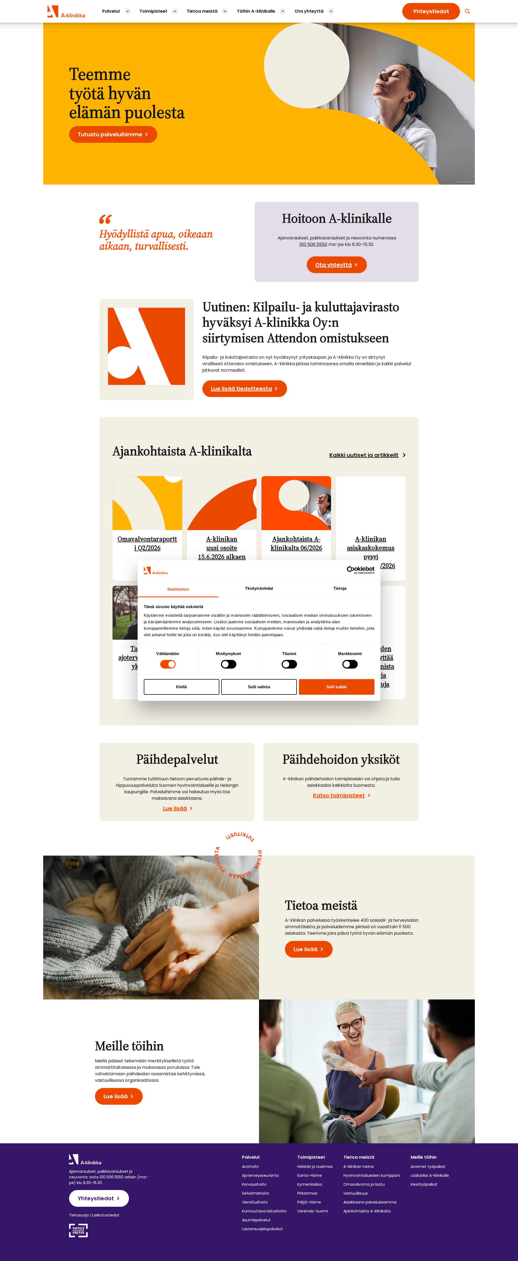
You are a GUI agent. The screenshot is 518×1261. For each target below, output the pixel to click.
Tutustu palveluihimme (110, 134)
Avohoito (250, 1166)
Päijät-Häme (309, 1202)
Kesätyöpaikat (424, 1184)
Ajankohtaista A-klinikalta (367, 1211)
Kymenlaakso (309, 1184)
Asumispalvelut (256, 1220)
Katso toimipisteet (339, 795)
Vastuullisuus (355, 1193)
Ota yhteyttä (309, 11)
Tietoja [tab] (339, 588)
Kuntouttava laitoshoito (264, 1211)
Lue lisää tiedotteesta (241, 388)
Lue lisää (175, 808)
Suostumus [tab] (178, 589)
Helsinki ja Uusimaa (315, 1166)
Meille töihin (424, 1157)
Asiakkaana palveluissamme (370, 1202)
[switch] (228, 664)
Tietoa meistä (202, 11)
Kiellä (181, 686)
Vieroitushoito (255, 1202)
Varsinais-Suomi (312, 1211)
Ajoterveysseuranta (260, 1175)
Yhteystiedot (431, 11)
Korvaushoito (254, 1184)
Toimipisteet (153, 11)
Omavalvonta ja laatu (364, 1184)
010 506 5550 (313, 244)
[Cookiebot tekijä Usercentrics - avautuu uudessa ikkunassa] (350, 570)
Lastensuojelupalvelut (262, 1229)
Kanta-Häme (309, 1175)
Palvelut (111, 11)
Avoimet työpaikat (428, 1166)
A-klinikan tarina (358, 1166)
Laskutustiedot (106, 1215)
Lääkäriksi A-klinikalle (430, 1175)
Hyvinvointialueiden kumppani (371, 1175)
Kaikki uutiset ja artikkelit (363, 455)
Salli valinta (259, 686)
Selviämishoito (255, 1193)
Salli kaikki (336, 686)
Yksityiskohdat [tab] (259, 588)
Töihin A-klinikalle (256, 11)
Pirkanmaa (307, 1193)
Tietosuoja (79, 1215)
